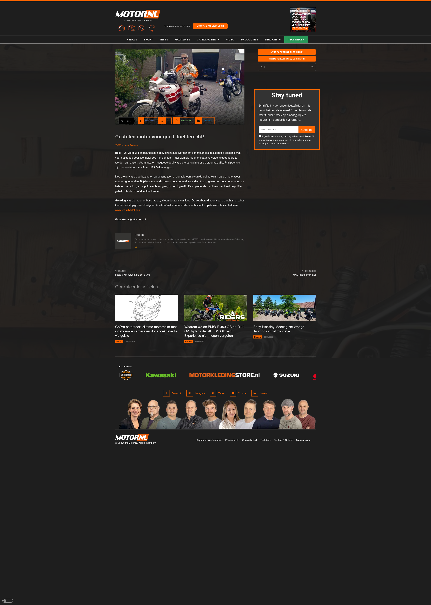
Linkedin (264, 393)
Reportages (300, 28)
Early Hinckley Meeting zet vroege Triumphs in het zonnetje (278, 328)
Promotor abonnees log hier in (287, 59)
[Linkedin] (254, 393)
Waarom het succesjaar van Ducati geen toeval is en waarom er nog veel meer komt (301, 18)
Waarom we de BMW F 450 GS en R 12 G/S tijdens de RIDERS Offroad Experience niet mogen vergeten (214, 331)
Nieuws (119, 341)
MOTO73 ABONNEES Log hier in (287, 52)
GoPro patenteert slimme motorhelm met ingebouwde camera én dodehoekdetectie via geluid (146, 331)
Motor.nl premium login (210, 26)
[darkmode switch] (7, 601)
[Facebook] (136, 247)
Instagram (200, 393)
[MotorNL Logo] (132, 437)
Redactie (134, 145)
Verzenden (306, 129)
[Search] (312, 67)
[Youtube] (233, 393)
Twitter (221, 393)
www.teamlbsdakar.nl (128, 210)
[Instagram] (189, 393)
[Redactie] (123, 241)
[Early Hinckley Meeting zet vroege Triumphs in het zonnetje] (284, 308)
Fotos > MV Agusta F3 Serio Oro (132, 274)
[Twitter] (213, 393)
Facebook (176, 393)
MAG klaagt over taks (304, 274)
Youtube (242, 393)
